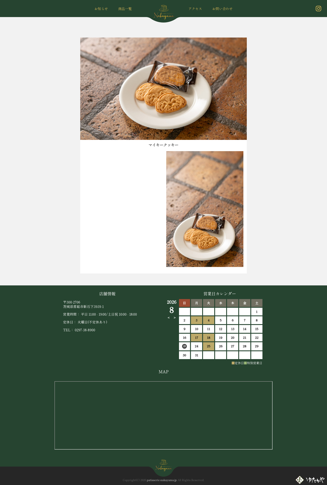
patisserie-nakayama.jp (162, 480)
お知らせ (101, 8)
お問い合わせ (222, 8)
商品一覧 (125, 8)
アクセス (195, 8)
